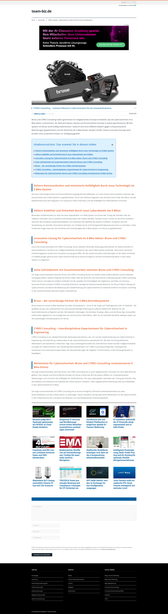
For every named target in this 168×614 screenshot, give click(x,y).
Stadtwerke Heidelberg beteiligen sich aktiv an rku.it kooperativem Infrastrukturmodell (97, 454)
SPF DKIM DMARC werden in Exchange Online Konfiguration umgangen (97, 484)
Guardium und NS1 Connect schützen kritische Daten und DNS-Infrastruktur (44, 454)
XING (106, 599)
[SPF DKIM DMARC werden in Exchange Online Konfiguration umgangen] (97, 473)
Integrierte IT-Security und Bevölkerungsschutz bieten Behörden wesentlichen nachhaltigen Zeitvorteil (71, 424)
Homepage (35, 575)
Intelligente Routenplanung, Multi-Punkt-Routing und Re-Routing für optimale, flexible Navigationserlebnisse (124, 455)
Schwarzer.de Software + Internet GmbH (44, 611)
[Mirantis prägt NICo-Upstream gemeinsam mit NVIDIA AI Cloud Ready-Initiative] (44, 412)
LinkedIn (107, 595)
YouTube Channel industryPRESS (114, 591)
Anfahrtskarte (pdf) (37, 591)
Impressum (35, 579)
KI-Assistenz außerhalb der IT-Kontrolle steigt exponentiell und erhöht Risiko (124, 423)
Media (70, 575)
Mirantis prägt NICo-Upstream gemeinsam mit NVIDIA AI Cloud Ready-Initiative (43, 423)
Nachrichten (132, 113)
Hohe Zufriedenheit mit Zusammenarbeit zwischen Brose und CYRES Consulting (68, 162)
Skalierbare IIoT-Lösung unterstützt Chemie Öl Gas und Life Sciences (43, 483)
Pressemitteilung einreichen (76, 579)
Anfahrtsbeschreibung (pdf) (39, 583)
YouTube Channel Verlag (112, 587)
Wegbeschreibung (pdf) (38, 595)
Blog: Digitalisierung (110, 583)
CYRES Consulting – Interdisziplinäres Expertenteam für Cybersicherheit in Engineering (71, 169)
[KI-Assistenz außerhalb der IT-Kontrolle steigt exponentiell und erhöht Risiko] (124, 412)
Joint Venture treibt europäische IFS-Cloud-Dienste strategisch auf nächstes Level (124, 484)
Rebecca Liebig (39, 114)
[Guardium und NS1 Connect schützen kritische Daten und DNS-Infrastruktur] (44, 442)
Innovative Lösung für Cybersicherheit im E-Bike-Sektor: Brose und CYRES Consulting (71, 158)
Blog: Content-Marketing (112, 575)
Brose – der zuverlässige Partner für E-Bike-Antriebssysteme (60, 166)
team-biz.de (42, 11)
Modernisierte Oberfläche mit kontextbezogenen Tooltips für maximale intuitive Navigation (70, 455)
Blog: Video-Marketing (111, 579)
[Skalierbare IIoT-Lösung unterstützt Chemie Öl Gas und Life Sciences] (44, 473)
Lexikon (70, 583)
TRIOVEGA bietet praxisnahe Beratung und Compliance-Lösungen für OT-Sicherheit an (70, 484)
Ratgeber (70, 587)
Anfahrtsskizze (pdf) (37, 587)
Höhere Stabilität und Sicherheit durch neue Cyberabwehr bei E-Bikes (64, 154)
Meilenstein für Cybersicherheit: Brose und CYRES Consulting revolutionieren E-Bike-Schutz (73, 173)
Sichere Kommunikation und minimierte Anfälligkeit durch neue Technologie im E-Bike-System (74, 151)
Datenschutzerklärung (108, 549)
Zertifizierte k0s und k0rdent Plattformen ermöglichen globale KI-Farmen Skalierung (97, 423)
